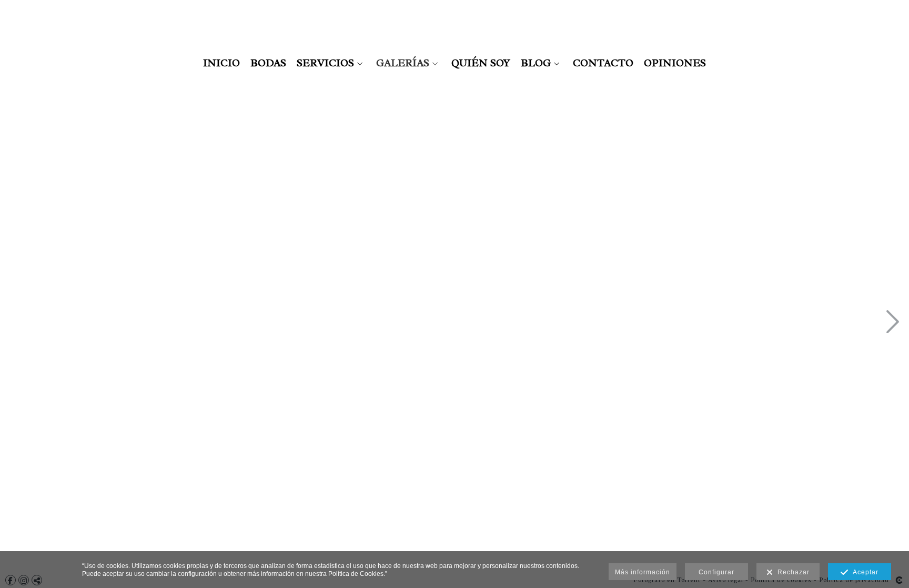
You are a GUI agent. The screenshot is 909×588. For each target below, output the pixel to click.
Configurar (716, 572)
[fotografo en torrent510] (415, 323)
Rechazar (791, 572)
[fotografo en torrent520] (747, 323)
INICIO (221, 63)
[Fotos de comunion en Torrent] (83, 489)
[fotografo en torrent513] (581, 157)
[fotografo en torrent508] (249, 489)
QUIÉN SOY (480, 63)
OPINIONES (675, 63)
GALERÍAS (402, 63)
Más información (642, 572)
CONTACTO (603, 63)
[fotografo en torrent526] (747, 489)
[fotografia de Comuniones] (83, 323)
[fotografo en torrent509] (415, 157)
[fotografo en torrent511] (415, 489)
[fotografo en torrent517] (747, 157)
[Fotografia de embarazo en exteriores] (249, 157)
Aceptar (863, 572)
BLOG (536, 63)
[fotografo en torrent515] (581, 323)
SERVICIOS (325, 63)
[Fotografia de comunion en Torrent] (83, 157)
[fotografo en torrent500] (249, 323)
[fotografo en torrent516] (581, 489)
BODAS (268, 63)
